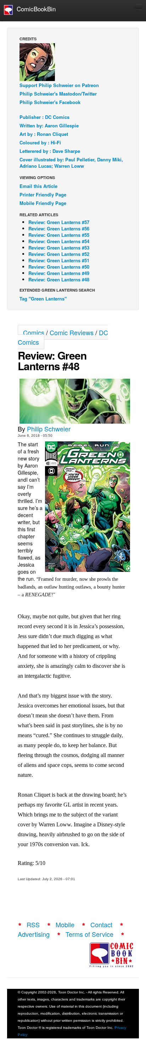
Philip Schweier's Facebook (49, 102)
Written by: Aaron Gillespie (49, 125)
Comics (33, 332)
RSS (33, 924)
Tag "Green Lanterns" (43, 298)
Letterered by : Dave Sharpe (49, 151)
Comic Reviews (72, 332)
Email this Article (38, 186)
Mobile (65, 924)
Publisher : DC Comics (44, 117)
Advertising (34, 934)
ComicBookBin (34, 8)
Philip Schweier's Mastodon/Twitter (58, 93)
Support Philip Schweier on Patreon (59, 85)
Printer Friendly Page (42, 194)
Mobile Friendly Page (42, 203)
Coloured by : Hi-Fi (40, 142)
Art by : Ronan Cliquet (43, 134)
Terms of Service (89, 934)
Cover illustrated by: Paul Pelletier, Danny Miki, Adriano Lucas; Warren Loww (71, 162)
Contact (101, 924)
